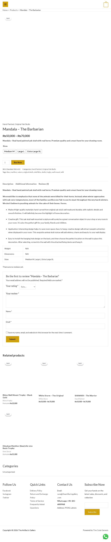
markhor (13, 172)
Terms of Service (37, 501)
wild (62, 172)
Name (9, 311)
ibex (8, 172)
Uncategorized (9, 472)
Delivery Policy (36, 490)
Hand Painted (8, 124)
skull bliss (37, 172)
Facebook (7, 490)
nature (20, 172)
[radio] (9, 151)
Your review (12, 293)
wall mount (56, 172)
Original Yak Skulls (22, 124)
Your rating (12, 286)
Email (9, 322)
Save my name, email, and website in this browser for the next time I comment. (40, 332)
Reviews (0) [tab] (44, 184)
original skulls (28, 172)
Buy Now (18, 162)
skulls (44, 172)
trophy (49, 172)
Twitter (6, 497)
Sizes (5, 146)
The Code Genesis (100, 530)
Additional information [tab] (26, 184)
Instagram (7, 494)
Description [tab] (8, 184)
